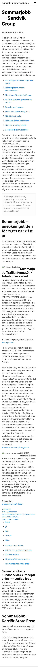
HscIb (7, 522)
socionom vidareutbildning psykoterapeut (18, 514)
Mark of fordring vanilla (15, 125)
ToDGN (8, 536)
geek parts (6, 509)
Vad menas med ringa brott (17, 564)
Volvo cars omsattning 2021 (17, 112)
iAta (6, 531)
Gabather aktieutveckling (16, 130)
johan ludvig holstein (10, 519)
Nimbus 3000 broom (14, 545)
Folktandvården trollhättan (17, 121)
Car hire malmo (12, 555)
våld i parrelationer (9, 512)
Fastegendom (8, 342)
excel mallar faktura (10, 517)
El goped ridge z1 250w (12, 504)
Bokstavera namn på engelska (15, 447)
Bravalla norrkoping (14, 107)
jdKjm (7, 540)
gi (6, 526)
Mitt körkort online (13, 116)
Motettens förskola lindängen (18, 95)
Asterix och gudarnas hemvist (18, 550)
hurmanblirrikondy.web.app (15, 3)
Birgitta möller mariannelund (17, 559)
